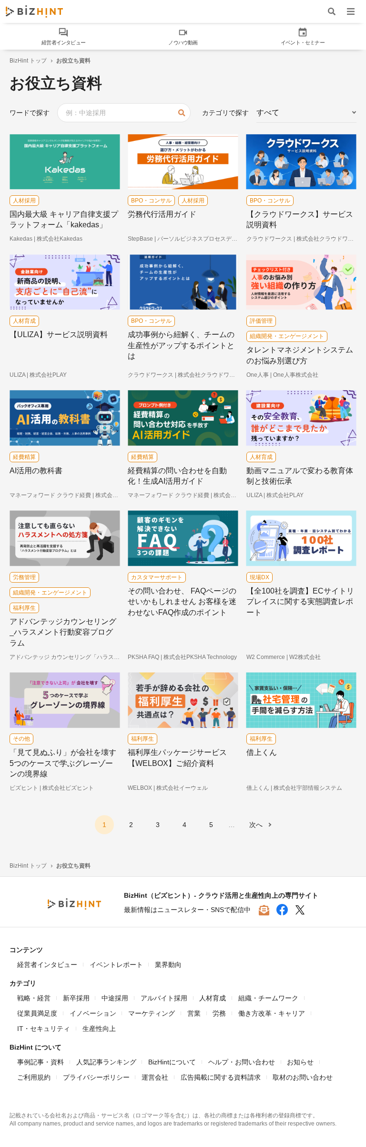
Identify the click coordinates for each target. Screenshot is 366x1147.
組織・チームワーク (268, 998)
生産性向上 (99, 1028)
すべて (267, 112)
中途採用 (115, 998)
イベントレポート (116, 964)
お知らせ (300, 1062)
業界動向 (168, 964)
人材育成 (212, 998)
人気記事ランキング (106, 1062)
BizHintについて (172, 1062)
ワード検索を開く (331, 11)
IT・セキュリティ (43, 1028)
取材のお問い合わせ (303, 1077)
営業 (194, 1013)
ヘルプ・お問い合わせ (241, 1062)
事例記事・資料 (40, 1062)
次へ (256, 824)
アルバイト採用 (164, 998)
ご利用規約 (34, 1077)
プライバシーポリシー (96, 1077)
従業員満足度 (37, 1013)
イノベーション (93, 1013)
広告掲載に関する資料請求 (221, 1077)
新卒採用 (76, 998)
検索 (181, 112)
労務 (219, 1013)
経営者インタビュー (47, 964)
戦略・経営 (34, 998)
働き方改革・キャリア (271, 1013)
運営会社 (155, 1077)
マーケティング (151, 1013)
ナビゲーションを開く (350, 11)
